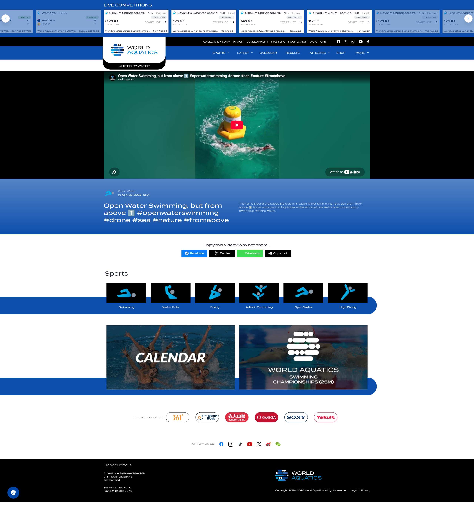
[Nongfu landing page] (237, 417)
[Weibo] (268, 444)
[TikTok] (240, 444)
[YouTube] (249, 444)
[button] (194, 253)
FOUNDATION (297, 41)
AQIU (313, 41)
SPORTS (219, 53)
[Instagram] (231, 444)
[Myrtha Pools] (207, 417)
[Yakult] (326, 417)
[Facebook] (221, 444)
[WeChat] (278, 444)
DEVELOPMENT (257, 41)
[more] (170, 357)
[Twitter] (259, 444)
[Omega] (266, 417)
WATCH (238, 41)
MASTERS (278, 41)
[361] (178, 417)
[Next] (468, 18)
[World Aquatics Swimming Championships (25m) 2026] (303, 357)
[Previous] (5, 18)
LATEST (243, 53)
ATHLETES (318, 53)
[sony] (296, 417)
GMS (323, 41)
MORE (360, 53)
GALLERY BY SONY (216, 41)
